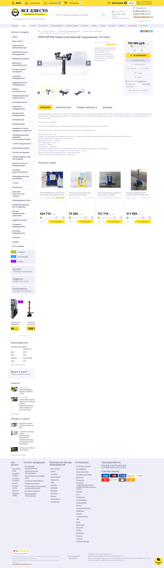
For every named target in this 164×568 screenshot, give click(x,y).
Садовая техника (19, 220)
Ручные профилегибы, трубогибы (18, 213)
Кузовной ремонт (20, 102)
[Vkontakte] (103, 466)
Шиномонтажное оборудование (19, 53)
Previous (38, 92)
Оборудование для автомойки (20, 177)
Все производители (18, 364)
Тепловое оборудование (18, 232)
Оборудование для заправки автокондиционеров (21, 137)
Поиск (15, 37)
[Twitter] (116, 466)
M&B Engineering (27, 348)
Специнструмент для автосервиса (21, 158)
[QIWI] (139, 475)
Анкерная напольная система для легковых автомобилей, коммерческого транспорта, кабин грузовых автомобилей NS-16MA (23, 323)
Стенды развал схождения (18, 70)
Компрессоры (18, 119)
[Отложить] (45, 221)
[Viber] (147, 31)
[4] (24, 335)
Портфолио (43, 26)
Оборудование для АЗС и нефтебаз (20, 206)
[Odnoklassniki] (111, 466)
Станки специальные (21, 143)
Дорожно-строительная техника (18, 193)
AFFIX (25, 352)
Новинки (16, 237)
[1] (19, 335)
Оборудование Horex (21, 200)
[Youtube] (120, 466)
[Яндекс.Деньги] (131, 475)
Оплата (102, 26)
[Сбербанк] (114, 480)
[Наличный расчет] (122, 480)
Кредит (121, 26)
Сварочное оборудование (18, 107)
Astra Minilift (27, 358)
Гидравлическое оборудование (19, 83)
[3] (23, 335)
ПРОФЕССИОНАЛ (17, 347)
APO (24, 355)
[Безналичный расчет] (131, 480)
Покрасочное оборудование (18, 114)
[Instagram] (124, 466)
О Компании (132, 26)
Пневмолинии (18, 124)
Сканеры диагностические (20, 171)
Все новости (15, 414)
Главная (14, 26)
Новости (84, 26)
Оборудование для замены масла (20, 97)
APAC (13, 355)
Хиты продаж (18, 246)
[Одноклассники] (144, 31)
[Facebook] (107, 466)
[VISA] (105, 475)
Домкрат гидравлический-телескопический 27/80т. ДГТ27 (137, 194)
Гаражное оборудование (18, 77)
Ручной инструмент (21, 152)
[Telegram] (152, 31)
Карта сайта (17, 41)
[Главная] (38, 31)
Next (89, 92)
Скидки (15, 242)
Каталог (24, 26)
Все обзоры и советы (18, 455)
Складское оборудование (18, 225)
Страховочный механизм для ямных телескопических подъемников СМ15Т (80, 195)
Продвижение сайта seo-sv (22, 564)
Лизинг (94, 26)
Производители (57, 26)
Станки (15, 183)
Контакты (143, 26)
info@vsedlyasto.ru (143, 16)
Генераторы (17, 187)
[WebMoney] (122, 475)
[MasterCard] (114, 475)
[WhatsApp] (149, 31)
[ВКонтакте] (141, 31)
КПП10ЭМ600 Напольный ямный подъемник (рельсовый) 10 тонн (52, 194)
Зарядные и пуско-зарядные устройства (21, 129)
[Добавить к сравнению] (41, 221)
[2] (21, 335)
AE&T (13, 352)
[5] (26, 335)
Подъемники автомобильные (19, 46)
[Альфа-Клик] (105, 480)
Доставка (112, 26)
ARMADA (14, 358)
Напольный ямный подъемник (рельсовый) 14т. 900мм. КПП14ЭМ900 (109, 195)
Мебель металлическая (19, 90)
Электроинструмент (21, 148)
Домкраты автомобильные (19, 64)
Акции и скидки (72, 26)
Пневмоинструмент (21, 58)
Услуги (32, 26)
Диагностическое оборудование (20, 164)
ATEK (12, 361)
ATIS (24, 361)
